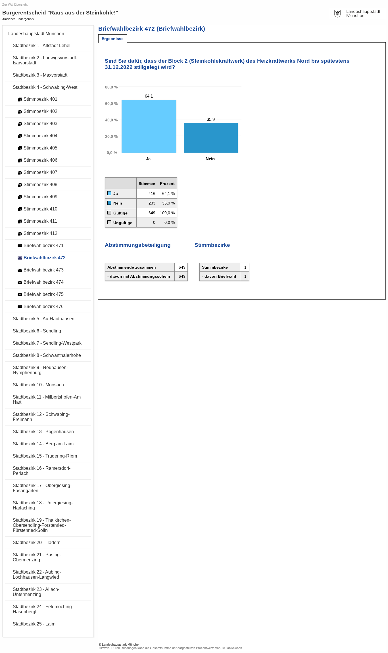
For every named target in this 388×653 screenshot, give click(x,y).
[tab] (113, 39)
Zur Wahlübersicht (15, 4)
